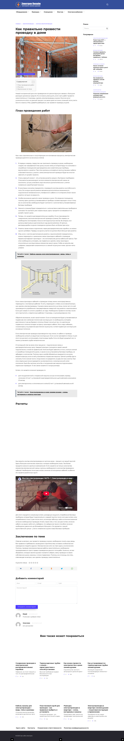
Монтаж (60, 12)
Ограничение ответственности (49, 728)
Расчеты (20, 87)
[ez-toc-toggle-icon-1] (32, 82)
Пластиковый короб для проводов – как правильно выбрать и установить (50, 709)
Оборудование (21, 12)
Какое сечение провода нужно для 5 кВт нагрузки (100, 67)
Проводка (35, 12)
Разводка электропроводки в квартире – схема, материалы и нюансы (72, 709)
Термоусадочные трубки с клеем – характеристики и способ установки (50, 666)
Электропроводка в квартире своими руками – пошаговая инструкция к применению (98, 709)
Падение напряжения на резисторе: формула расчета (100, 95)
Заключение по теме (25, 89)
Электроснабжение (75, 12)
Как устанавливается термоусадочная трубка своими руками (98, 665)
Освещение (48, 12)
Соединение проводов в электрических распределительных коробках (26, 666)
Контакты (31, 728)
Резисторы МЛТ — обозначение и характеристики (99, 41)
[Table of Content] (33, 82)
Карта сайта (20, 728)
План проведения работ (26, 85)
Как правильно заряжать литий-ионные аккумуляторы (99, 80)
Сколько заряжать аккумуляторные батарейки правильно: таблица (100, 54)
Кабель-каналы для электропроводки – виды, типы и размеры (25, 708)
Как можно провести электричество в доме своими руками (73, 665)
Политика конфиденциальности (76, 728)
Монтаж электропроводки (26, 74)
